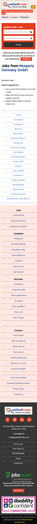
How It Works (18, 171)
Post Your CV (18, 266)
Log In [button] (14, 17)
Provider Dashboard (19, 358)
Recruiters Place (18, 157)
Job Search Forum (18, 194)
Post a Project (18, 318)
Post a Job (18, 312)
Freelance (5, 11)
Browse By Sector (18, 221)
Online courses (18, 346)
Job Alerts (18, 261)
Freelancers (18, 175)
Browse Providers (18, 369)
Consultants (18, 120)
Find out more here (27, 519)
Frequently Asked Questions (18, 383)
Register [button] (25, 17)
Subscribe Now (18, 490)
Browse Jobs (18, 161)
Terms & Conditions (18, 377)
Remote (12, 11)
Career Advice (18, 189)
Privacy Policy (18, 389)
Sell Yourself (18, 272)
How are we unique (18, 147)
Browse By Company (18, 226)
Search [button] (5, 17)
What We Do (18, 133)
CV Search (18, 301)
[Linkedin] (21, 419)
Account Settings (18, 244)
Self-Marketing (18, 185)
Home (18, 115)
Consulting (19, 11)
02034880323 (18, 434)
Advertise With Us (18, 138)
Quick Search (18, 215)
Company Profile (18, 290)
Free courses (18, 352)
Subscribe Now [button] (26, 59)
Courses (18, 166)
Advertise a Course (18, 363)
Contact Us (18, 394)
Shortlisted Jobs (18, 250)
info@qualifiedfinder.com (18, 437)
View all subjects (18, 341)
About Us (18, 129)
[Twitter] (14, 419)
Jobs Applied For (18, 255)
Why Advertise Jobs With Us (18, 199)
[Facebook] (7, 419)
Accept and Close (19, 522)
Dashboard (18, 238)
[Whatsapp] (29, 419)
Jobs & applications (19, 295)
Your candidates (18, 306)
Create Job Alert (18, 180)
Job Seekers (18, 152)
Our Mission (18, 143)
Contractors (18, 124)
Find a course (18, 335)
